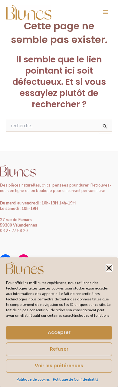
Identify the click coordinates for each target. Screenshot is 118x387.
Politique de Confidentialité (75, 379)
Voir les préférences (59, 365)
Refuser (59, 349)
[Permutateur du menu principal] (105, 12)
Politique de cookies (33, 379)
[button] (109, 268)
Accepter (59, 332)
